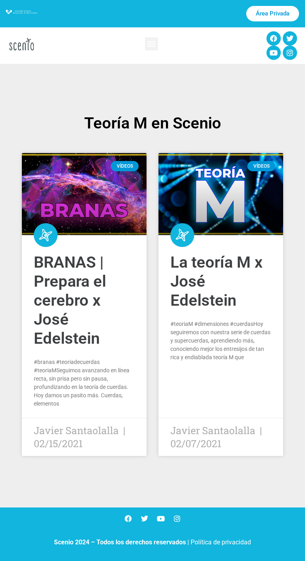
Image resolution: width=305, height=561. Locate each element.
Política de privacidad (221, 542)
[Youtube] (273, 53)
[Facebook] (273, 38)
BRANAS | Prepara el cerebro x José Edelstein (70, 300)
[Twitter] (290, 38)
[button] (151, 43)
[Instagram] (290, 53)
